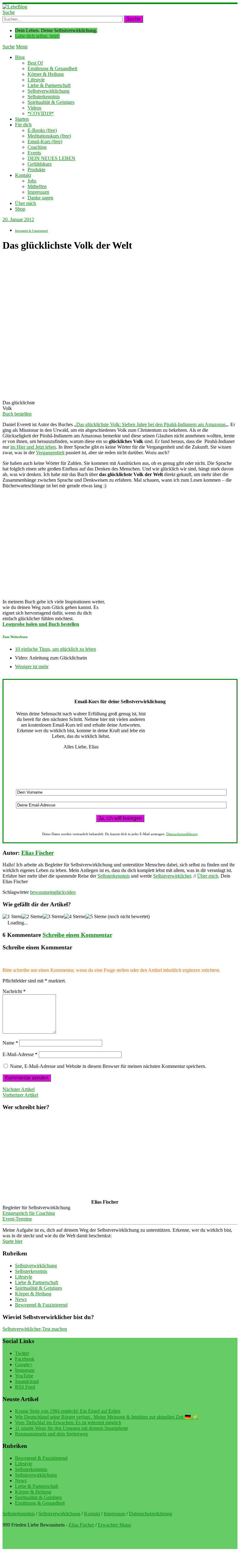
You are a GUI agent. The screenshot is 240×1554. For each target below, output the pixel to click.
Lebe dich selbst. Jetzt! (37, 36)
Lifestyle (36, 79)
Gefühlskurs (40, 164)
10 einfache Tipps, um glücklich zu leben (55, 649)
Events (34, 152)
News (21, 1299)
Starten (22, 119)
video (70, 892)
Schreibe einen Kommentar (77, 935)
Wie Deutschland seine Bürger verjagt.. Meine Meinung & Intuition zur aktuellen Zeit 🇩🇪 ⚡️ (106, 1417)
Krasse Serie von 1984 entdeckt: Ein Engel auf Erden (67, 1411)
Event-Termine (17, 1218)
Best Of (35, 63)
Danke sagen (40, 197)
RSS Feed (25, 1387)
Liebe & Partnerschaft (49, 85)
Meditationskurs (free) (49, 136)
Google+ (23, 1364)
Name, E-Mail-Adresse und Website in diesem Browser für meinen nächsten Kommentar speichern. (108, 1066)
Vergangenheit (50, 452)
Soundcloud (27, 1381)
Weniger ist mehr (31, 666)
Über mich (25, 203)
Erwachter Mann (114, 1524)
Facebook (24, 1359)
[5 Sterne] (96, 916)
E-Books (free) (42, 130)
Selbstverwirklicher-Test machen (34, 1329)
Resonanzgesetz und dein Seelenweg (51, 1433)
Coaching (37, 147)
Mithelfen (37, 186)
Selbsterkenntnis (44, 96)
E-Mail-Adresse (20, 1054)
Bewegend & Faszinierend (31, 230)
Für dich (23, 124)
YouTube (24, 1375)
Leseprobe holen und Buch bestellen (40, 624)
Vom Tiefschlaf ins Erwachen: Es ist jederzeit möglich (68, 1422)
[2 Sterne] (32, 916)
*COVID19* (41, 113)
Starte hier (12, 1241)
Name (10, 1042)
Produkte (36, 169)
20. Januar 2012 (18, 219)
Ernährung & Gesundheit (52, 68)
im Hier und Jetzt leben (33, 447)
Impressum (38, 192)
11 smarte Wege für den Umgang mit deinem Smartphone (71, 1428)
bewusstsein (42, 892)
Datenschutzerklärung (182, 834)
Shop (20, 209)
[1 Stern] (12, 916)
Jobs (32, 180)
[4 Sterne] (74, 916)
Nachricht (14, 991)
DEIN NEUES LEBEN (51, 158)
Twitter (22, 1353)
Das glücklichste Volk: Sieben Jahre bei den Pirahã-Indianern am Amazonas (151, 424)
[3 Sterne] (53, 916)
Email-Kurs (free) (45, 141)
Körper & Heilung (46, 74)
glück (59, 892)
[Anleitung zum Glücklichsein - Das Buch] (52, 591)
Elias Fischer (37, 853)
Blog (20, 57)
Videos (34, 107)
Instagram (24, 1370)
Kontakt (23, 175)
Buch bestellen (17, 414)
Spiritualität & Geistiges (51, 102)
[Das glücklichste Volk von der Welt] (18, 392)
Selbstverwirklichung (48, 91)
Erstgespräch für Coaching (28, 1213)
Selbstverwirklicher (172, 876)
